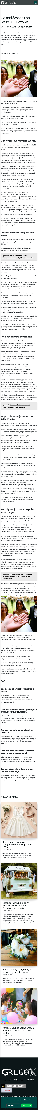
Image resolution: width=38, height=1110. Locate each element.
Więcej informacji (13, 1105)
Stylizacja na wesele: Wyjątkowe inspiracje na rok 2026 (18, 845)
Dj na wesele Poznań (24, 1096)
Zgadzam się (26, 1105)
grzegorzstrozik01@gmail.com (14, 1080)
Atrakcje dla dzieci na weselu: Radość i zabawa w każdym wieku (18, 1030)
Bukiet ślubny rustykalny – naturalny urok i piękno (16, 971)
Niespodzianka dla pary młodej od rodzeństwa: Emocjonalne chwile (15, 905)
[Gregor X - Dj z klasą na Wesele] (9, 3)
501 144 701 (30, 1080)
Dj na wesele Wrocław (8, 1096)
